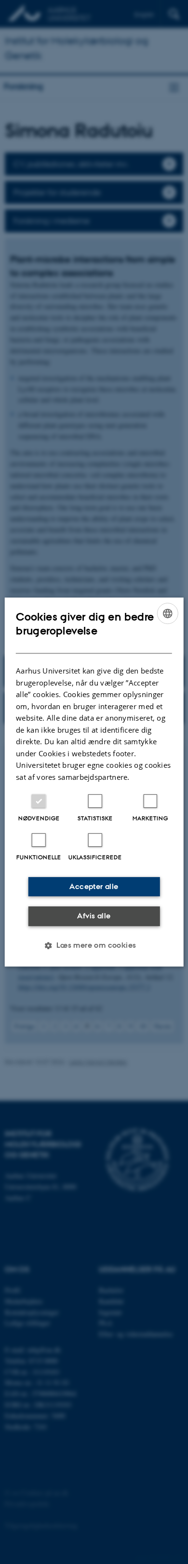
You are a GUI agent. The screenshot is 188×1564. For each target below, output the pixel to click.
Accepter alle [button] (93, 886)
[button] (94, 945)
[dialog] (94, 782)
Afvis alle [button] (93, 915)
